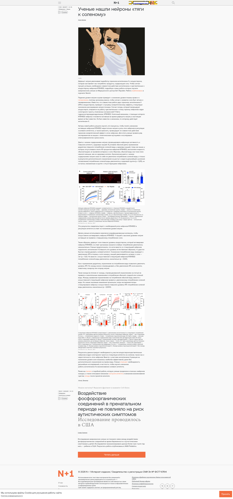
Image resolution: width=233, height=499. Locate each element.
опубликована (137, 91)
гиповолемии (83, 100)
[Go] (59, 2)
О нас (60, 482)
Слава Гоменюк (82, 432)
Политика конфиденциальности (12, 496)
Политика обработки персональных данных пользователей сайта (151, 478)
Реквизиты (135, 489)
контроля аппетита (116, 374)
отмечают (124, 362)
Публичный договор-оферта (141, 481)
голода (87, 376)
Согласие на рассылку (139, 486)
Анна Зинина (82, 20)
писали (88, 371)
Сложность (63, 486)
